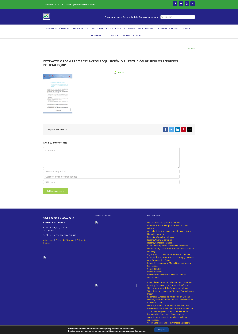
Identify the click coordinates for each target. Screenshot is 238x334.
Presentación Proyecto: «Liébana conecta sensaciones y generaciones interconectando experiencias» (167, 317)
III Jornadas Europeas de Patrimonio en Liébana (168, 254)
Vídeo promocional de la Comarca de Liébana (167, 288)
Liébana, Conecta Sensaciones (161, 242)
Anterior (191, 48)
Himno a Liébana (154, 271)
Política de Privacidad (65, 240)
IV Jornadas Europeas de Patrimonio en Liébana (168, 296)
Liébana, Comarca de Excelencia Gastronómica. (168, 305)
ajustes (142, 331)
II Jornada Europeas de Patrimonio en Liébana (167, 245)
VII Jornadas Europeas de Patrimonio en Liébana (168, 322)
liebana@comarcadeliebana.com (80, 4)
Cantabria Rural (154, 268)
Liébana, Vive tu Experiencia (159, 240)
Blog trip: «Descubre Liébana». (160, 237)
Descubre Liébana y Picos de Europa (163, 222)
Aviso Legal (48, 240)
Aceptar (161, 330)
